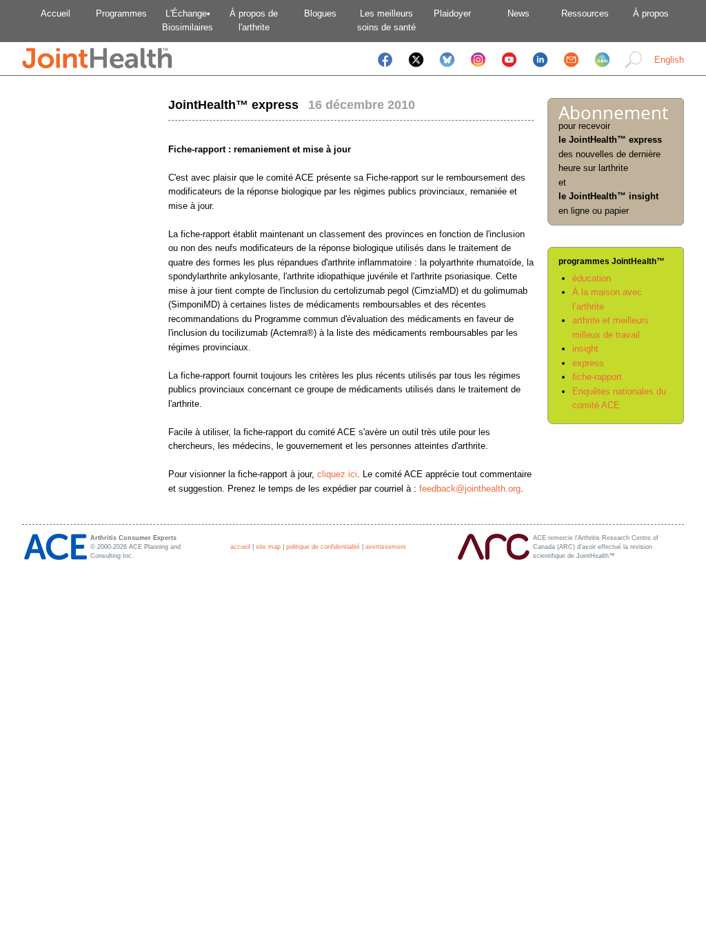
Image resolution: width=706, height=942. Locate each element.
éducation (591, 278)
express (588, 363)
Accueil (55, 13)
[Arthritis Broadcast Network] (602, 68)
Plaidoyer (452, 13)
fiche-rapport (597, 377)
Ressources (585, 13)
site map (268, 546)
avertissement (385, 546)
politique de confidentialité (323, 546)
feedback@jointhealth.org (470, 488)
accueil (240, 546)
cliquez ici (337, 474)
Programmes (121, 13)
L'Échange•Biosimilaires (187, 20)
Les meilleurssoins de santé (386, 20)
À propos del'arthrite (254, 20)
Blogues (320, 13)
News (518, 13)
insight (585, 348)
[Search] (633, 68)
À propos (651, 13)
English (669, 59)
